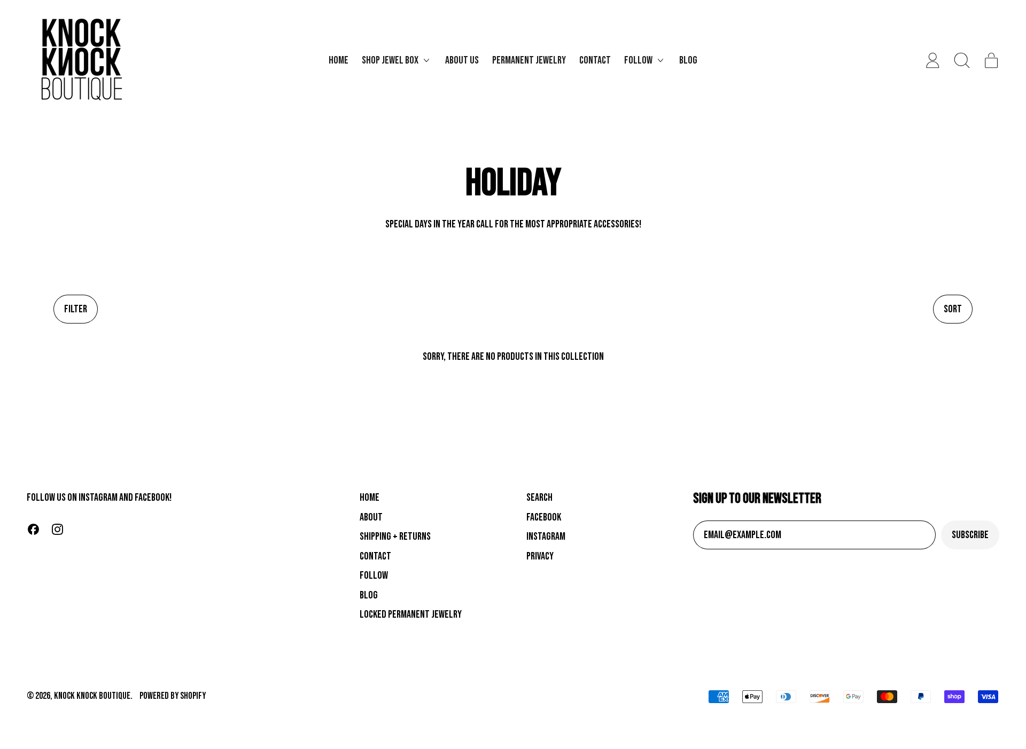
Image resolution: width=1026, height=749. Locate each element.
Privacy (540, 556)
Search (539, 497)
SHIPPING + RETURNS (395, 536)
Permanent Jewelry (529, 60)
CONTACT (375, 556)
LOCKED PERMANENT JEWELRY (411, 614)
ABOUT (371, 517)
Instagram (545, 536)
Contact (595, 60)
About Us (462, 60)
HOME (369, 497)
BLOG (369, 595)
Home (338, 60)
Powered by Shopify (172, 695)
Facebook (543, 517)
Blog (688, 60)
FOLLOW (374, 575)
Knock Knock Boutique (92, 695)
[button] (962, 60)
